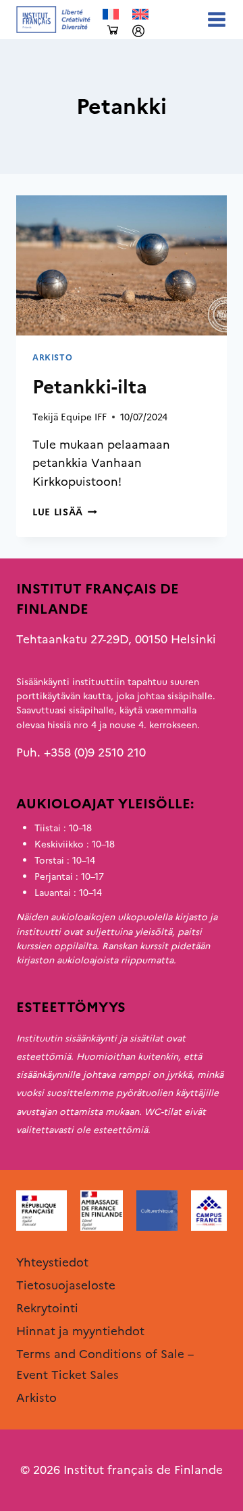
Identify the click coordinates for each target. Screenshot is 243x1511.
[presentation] (121, 265)
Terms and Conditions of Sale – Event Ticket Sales (105, 1364)
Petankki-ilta (89, 387)
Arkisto (52, 358)
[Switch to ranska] (111, 14)
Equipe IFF (84, 417)
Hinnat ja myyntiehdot (80, 1331)
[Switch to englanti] (140, 14)
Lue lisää (64, 512)
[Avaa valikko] (214, 19)
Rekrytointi (47, 1308)
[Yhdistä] (138, 31)
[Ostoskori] (112, 30)
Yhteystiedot (52, 1262)
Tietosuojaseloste (65, 1285)
